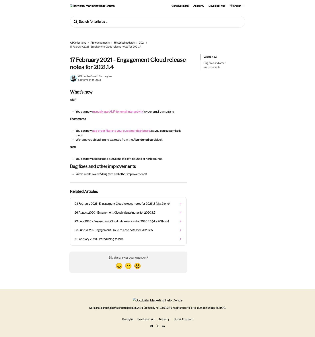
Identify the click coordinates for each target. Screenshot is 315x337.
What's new (210, 57)
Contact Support (183, 319)
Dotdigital (127, 319)
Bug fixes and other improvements (214, 65)
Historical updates (124, 42)
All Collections (78, 42)
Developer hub (217, 6)
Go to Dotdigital (180, 6)
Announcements (100, 42)
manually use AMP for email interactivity (117, 111)
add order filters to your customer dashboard (121, 131)
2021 (142, 42)
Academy (198, 6)
